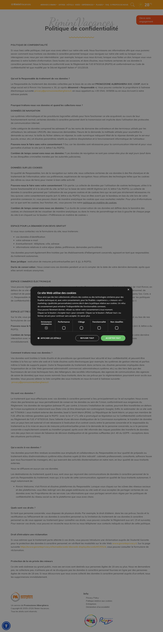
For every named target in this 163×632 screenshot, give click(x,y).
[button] (49, 338)
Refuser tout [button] (87, 338)
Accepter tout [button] (113, 338)
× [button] (128, 289)
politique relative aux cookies (104, 303)
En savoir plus (84, 316)
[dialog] (81, 316)
